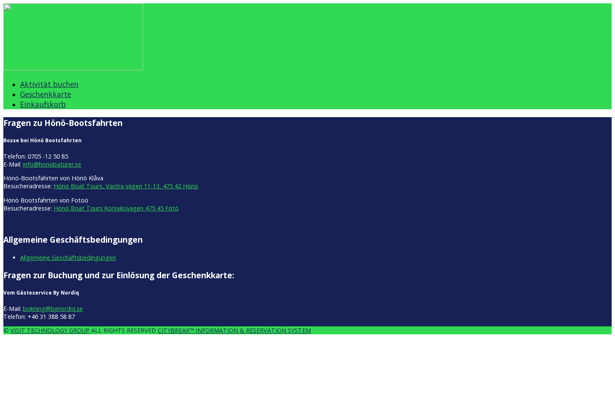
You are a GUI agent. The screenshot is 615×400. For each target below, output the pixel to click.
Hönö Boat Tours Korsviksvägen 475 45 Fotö (116, 208)
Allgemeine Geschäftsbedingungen (68, 258)
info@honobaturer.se (52, 164)
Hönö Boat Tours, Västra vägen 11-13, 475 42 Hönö (126, 186)
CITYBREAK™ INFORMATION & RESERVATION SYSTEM (234, 330)
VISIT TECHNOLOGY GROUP (50, 330)
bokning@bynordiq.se (53, 309)
